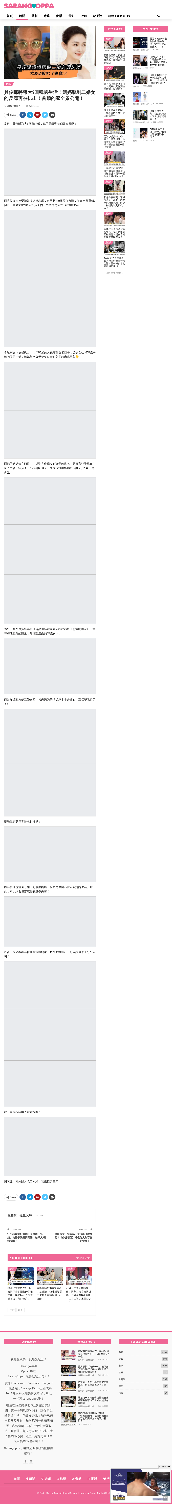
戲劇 (34, 16)
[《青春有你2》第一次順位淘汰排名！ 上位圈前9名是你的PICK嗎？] (140, 79)
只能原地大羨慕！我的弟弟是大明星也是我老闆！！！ (158, 114)
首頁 (10, 16)
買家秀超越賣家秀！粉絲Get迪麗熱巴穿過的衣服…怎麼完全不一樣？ (94, 1354)
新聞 (22, 16)
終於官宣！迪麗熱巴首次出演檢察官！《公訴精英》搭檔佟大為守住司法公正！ (73, 1237)
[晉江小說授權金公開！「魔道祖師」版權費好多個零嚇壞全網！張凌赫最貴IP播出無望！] (114, 126)
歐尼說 (97, 16)
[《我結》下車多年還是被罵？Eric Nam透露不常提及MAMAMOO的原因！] (140, 60)
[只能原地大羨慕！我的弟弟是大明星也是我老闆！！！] (140, 115)
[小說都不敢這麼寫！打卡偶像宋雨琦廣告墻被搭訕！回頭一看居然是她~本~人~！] (114, 158)
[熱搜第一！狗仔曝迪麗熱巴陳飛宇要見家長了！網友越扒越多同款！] (68, 1401)
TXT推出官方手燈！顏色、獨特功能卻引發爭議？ (158, 133)
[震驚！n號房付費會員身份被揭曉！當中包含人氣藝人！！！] (140, 42)
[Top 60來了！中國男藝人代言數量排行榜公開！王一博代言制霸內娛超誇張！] (114, 248)
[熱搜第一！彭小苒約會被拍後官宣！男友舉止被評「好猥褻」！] (68, 1386)
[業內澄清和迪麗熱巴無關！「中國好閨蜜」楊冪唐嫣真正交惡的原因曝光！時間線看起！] (68, 1417)
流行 (121, 1393)
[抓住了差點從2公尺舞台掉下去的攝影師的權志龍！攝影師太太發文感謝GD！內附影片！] (21, 1276)
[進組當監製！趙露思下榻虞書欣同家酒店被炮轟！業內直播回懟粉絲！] (114, 44)
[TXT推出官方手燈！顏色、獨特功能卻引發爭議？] (140, 133)
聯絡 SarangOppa (119, 16)
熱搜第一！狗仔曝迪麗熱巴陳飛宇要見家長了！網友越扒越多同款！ (93, 1400)
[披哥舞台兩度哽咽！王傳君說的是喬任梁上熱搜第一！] (114, 100)
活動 (84, 16)
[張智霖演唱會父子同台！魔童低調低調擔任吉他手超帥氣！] (114, 73)
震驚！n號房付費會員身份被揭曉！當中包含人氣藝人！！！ (158, 42)
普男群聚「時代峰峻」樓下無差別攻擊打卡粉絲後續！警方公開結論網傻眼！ (93, 1369)
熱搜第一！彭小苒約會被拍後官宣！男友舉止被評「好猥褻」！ (93, 1384)
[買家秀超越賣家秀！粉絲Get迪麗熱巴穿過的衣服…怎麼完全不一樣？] (68, 1355)
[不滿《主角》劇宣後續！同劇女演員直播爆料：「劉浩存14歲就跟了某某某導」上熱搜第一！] (79, 1276)
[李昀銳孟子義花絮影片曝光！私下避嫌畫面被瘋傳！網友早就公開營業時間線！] (114, 219)
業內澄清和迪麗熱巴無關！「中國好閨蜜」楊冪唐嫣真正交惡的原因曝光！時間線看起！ (93, 1417)
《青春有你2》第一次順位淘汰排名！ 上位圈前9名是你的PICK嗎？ (159, 78)
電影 (71, 16)
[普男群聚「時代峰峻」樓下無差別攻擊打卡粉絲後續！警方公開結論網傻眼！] (68, 1370)
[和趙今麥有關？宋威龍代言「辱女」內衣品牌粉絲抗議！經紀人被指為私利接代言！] (114, 187)
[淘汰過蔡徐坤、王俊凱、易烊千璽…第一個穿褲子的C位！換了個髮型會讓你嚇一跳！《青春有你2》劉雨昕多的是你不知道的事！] (140, 97)
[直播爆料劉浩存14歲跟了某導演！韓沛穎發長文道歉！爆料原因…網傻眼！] (50, 1276)
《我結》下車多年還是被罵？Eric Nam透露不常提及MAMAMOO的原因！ (159, 60)
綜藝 (47, 16)
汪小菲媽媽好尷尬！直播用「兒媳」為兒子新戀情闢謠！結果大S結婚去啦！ (26, 1237)
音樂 (59, 16)
